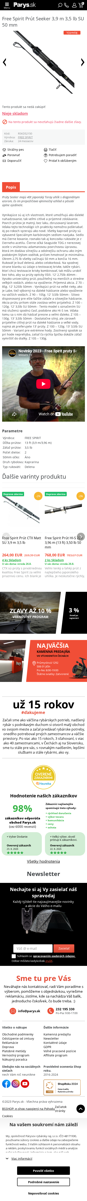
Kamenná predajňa (57, 1034)
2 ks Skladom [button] (54, 560)
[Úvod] (25, 5)
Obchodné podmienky (17, 1034)
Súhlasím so (24, 956)
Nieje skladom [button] (15, 113)
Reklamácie (10, 1043)
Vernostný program (15, 1055)
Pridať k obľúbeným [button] (62, 161)
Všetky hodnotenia (43, 861)
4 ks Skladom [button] (11, 560)
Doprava (8, 1047)
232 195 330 (65, 1009)
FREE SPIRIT (25, 137)
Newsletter (51, 1038)
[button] (74, 5)
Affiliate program (55, 1055)
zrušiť (48, 961)
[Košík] (81, 5)
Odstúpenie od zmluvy (18, 1038)
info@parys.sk (29, 1011)
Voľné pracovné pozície (60, 1051)
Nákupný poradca (14, 1059)
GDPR (47, 1047)
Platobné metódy (14, 1051)
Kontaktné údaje (55, 1043)
